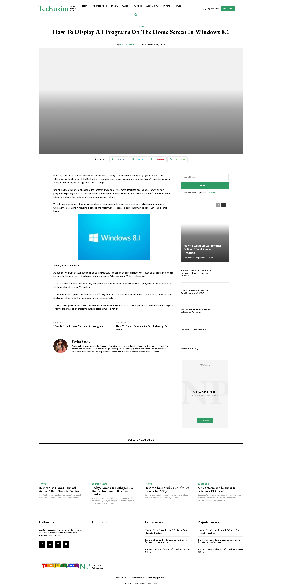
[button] (135, 14)
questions (203, 484)
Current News (99, 484)
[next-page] (223, 205)
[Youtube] (66, 544)
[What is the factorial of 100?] (221, 330)
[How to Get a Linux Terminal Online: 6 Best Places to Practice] (205, 231)
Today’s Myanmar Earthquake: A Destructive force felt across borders (196, 273)
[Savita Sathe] (60, 345)
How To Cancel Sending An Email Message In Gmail (141, 328)
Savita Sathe (127, 44)
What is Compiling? (190, 348)
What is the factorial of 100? (194, 329)
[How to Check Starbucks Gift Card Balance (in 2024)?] (221, 292)
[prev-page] (218, 205)
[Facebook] (42, 544)
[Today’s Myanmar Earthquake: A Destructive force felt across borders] (221, 273)
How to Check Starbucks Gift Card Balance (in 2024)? (194, 292)
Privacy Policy (209, 193)
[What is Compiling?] (221, 348)
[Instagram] (50, 544)
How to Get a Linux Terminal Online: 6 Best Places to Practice (202, 249)
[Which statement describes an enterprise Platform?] (221, 311)
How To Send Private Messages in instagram (78, 326)
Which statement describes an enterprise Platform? (195, 310)
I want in (203, 186)
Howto (141, 26)
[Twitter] (58, 544)
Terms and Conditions (134, 583)
